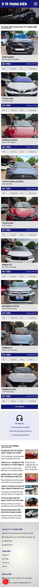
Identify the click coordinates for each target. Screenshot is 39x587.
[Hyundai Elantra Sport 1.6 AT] (19, 126)
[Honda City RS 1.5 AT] (19, 250)
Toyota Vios (7, 99)
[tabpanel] (19, 12)
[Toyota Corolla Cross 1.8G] (19, 167)
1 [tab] (18, 23)
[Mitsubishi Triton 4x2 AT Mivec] (19, 292)
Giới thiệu (5, 559)
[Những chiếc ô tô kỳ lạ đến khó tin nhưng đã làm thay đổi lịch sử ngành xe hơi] (31, 478)
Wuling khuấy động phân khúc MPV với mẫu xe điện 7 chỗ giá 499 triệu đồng (11, 511)
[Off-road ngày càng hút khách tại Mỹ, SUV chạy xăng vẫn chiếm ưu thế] (31, 501)
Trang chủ (5, 555)
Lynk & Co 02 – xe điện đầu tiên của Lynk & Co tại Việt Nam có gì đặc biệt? (12, 464)
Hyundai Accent (9, 389)
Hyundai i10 (7, 348)
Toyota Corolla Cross (12, 182)
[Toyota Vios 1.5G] (19, 84)
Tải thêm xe (19, 407)
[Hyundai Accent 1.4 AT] (19, 375)
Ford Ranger (8, 57)
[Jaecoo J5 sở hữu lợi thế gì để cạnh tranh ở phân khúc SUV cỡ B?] (31, 490)
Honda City (7, 265)
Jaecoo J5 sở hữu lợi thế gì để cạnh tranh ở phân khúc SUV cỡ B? (12, 487)
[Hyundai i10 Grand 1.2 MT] (19, 333)
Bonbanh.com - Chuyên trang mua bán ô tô (16, 583)
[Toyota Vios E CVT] (19, 209)
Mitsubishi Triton (10, 306)
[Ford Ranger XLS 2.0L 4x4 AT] (19, 42)
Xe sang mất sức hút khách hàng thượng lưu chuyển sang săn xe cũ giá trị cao (12, 452)
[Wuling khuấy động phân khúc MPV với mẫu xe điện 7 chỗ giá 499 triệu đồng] (31, 513)
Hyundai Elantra (9, 140)
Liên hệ (4, 566)
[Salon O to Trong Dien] (18, 4)
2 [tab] (21, 23)
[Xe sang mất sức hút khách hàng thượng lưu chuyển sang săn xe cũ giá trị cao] (31, 454)
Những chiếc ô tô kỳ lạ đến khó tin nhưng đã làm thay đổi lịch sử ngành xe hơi (11, 476)
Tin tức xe (5, 562)
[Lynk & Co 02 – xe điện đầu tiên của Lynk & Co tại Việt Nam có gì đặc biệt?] (31, 466)
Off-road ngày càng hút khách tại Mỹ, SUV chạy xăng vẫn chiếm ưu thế (12, 499)
